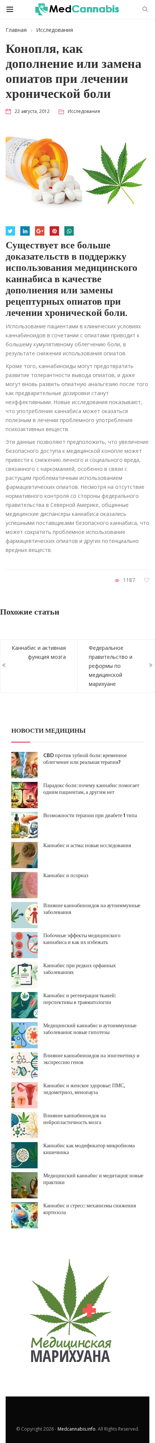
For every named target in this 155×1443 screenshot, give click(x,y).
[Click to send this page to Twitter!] (10, 231)
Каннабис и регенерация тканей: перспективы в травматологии (79, 999)
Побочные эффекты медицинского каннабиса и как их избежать (81, 938)
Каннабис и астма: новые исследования (87, 845)
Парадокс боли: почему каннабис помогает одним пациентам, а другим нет (91, 788)
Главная (16, 29)
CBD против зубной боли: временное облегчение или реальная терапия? (85, 758)
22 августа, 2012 (32, 111)
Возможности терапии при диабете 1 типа (90, 815)
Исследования (54, 29)
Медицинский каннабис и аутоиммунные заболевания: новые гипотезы (90, 1029)
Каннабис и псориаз (65, 875)
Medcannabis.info (77, 1429)
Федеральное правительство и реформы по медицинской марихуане (110, 665)
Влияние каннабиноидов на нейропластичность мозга (74, 1119)
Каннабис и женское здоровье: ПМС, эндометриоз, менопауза (84, 1089)
